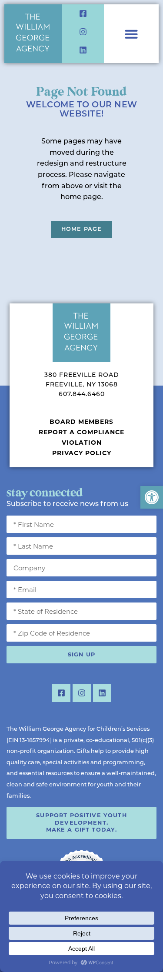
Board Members (81, 422)
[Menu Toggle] (131, 34)
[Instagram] (83, 32)
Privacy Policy (81, 453)
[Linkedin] (83, 50)
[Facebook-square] (83, 13)
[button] (151, 497)
